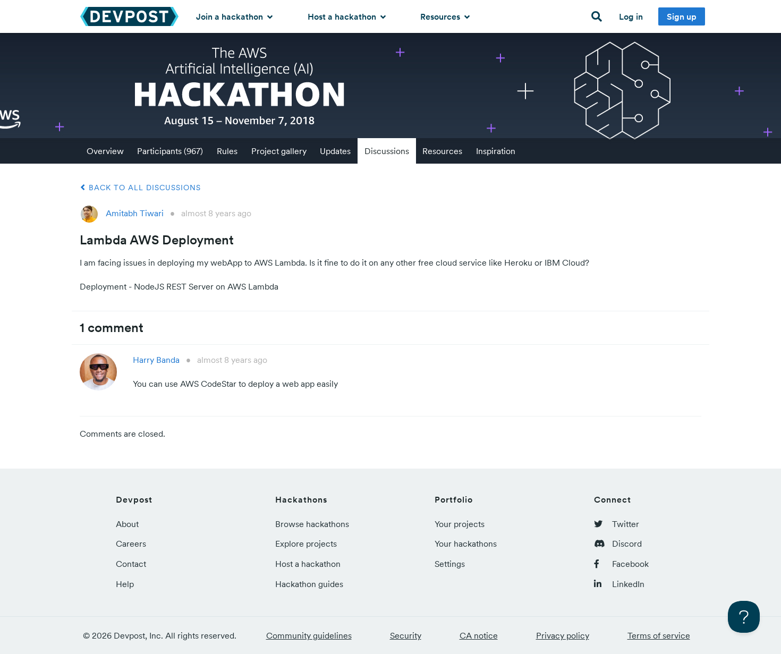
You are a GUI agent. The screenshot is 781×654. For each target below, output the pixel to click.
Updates (335, 151)
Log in (631, 16)
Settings (450, 563)
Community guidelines (309, 635)
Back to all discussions (143, 187)
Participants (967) (170, 151)
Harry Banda (156, 359)
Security (405, 635)
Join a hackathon (230, 16)
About (127, 524)
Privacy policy (562, 635)
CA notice (479, 635)
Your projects (460, 524)
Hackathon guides (309, 584)
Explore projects (306, 543)
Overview (105, 151)
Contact (131, 563)
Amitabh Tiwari (135, 213)
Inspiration (495, 151)
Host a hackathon (343, 16)
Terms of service (658, 635)
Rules (227, 151)
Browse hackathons (312, 524)
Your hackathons (466, 543)
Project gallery (279, 151)
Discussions (386, 151)
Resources (441, 16)
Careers (131, 543)
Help (125, 584)
